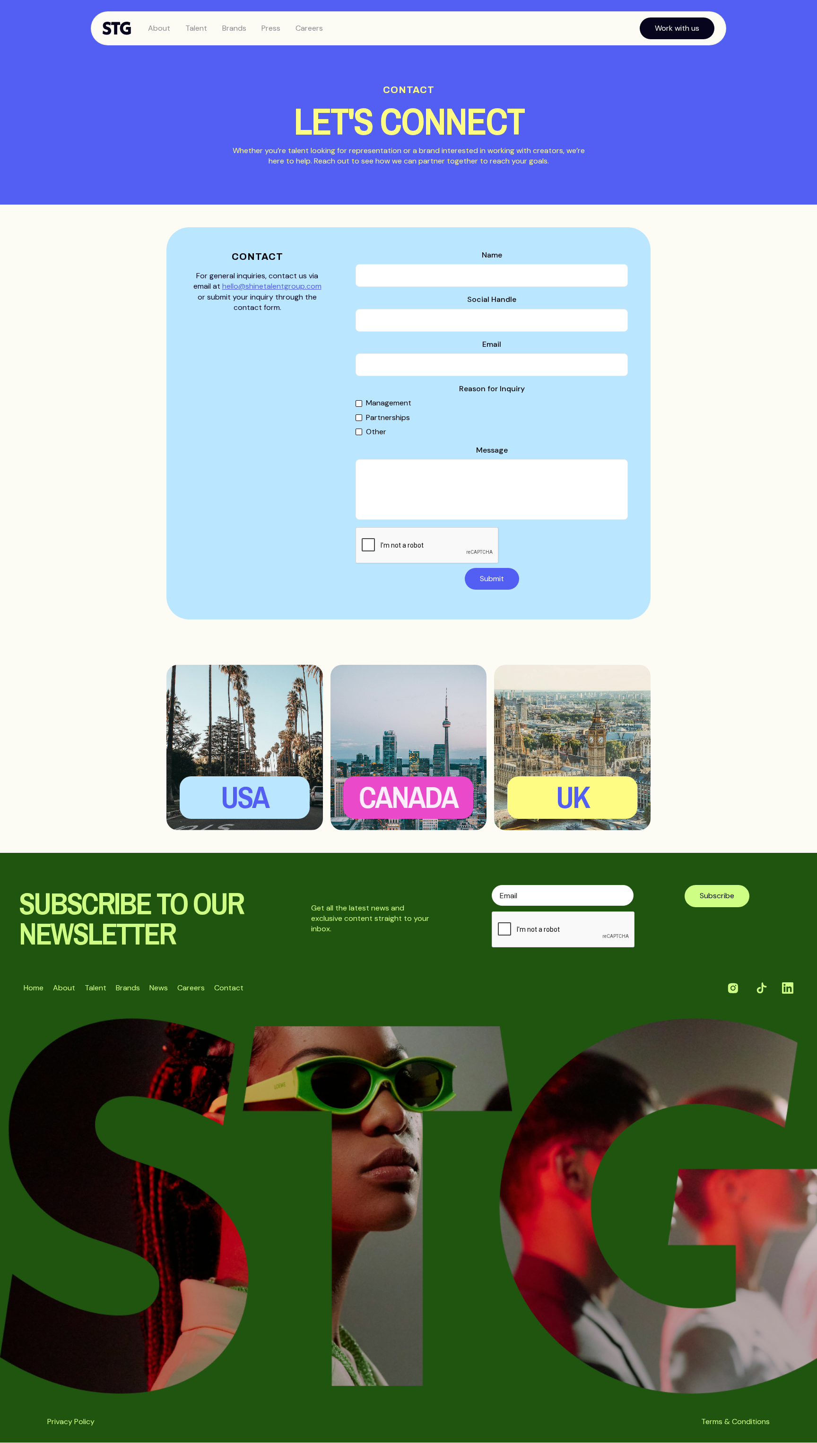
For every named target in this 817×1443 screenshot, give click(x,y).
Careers (309, 28)
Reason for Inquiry (492, 389)
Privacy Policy (71, 1421)
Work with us (677, 28)
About (159, 28)
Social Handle (491, 299)
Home (33, 988)
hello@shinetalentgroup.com (272, 286)
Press (270, 28)
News (158, 988)
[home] (121, 28)
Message (492, 450)
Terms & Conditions (735, 1421)
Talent (196, 28)
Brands (234, 28)
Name (492, 255)
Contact (228, 988)
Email (491, 344)
